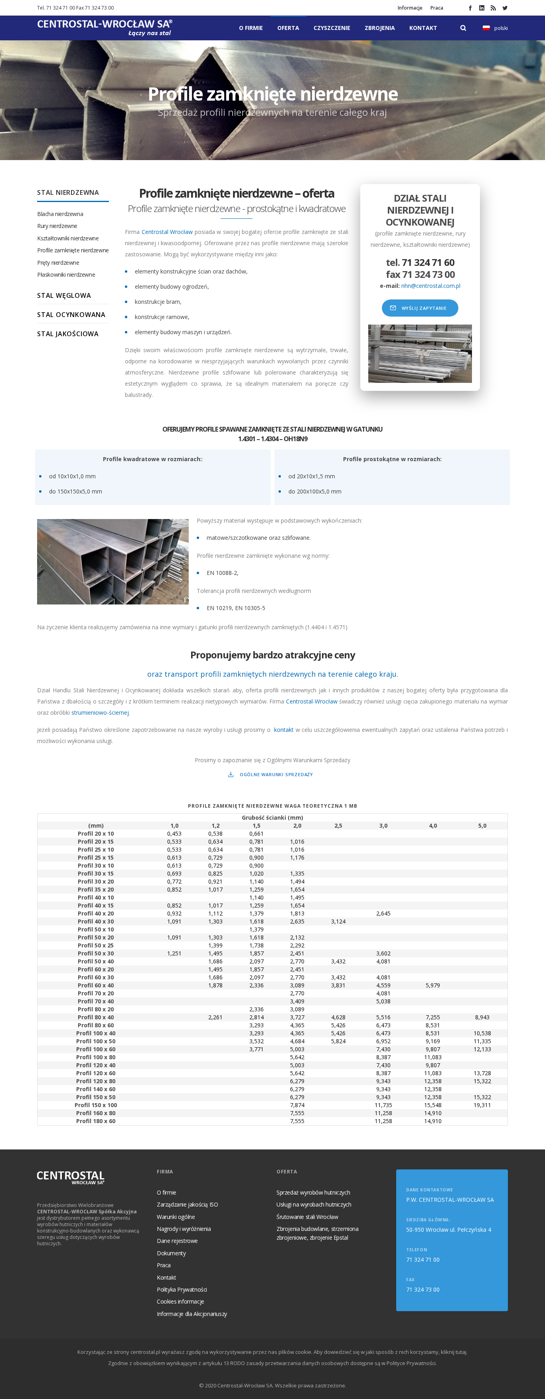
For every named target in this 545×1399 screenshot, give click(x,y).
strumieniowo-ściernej (100, 712)
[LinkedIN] (482, 8)
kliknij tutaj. (454, 1351)
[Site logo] (105, 28)
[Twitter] (505, 8)
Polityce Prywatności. (412, 1363)
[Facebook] (470, 8)
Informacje (410, 7)
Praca (436, 7)
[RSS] (493, 8)
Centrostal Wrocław (167, 232)
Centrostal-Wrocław (312, 701)
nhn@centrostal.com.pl (430, 285)
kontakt (284, 729)
